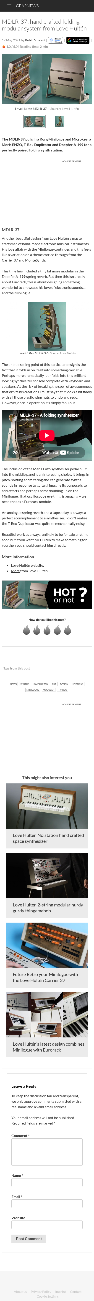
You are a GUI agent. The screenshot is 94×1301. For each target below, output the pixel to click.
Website (18, 1217)
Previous (6, 120)
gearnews (27, 5)
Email (16, 1196)
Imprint (60, 1291)
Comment (20, 1135)
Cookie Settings (48, 1296)
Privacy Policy (41, 1291)
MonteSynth (35, 260)
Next (87, 120)
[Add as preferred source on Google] (77, 40)
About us (20, 1291)
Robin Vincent (35, 40)
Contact (75, 1291)
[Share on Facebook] (65, 669)
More (15, 571)
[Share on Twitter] (83, 669)
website (37, 565)
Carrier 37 (10, 260)
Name (17, 1175)
